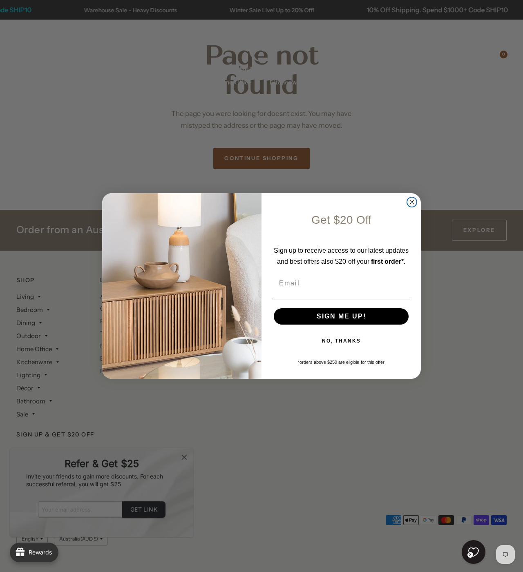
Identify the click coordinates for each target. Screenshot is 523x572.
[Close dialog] (412, 202)
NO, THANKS (341, 341)
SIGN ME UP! (341, 316)
